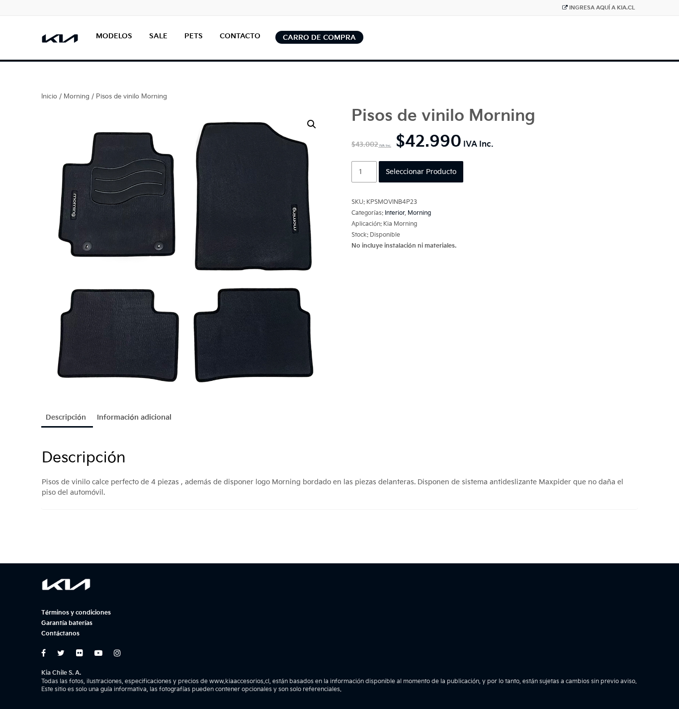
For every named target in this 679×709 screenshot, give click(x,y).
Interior (395, 213)
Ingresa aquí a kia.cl (602, 7)
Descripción (66, 417)
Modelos (114, 36)
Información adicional (134, 417)
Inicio (49, 96)
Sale (158, 36)
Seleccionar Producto (421, 172)
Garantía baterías (66, 623)
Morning (76, 96)
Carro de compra (319, 37)
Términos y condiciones (76, 613)
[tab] (66, 418)
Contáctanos (60, 633)
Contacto (240, 36)
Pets (193, 36)
